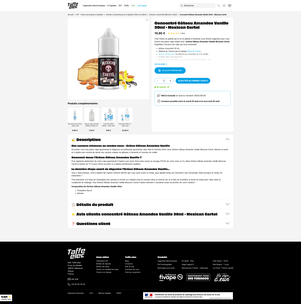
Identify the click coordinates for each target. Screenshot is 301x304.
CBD (133, 5)
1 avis (182, 33)
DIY (120, 5)
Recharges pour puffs (166, 268)
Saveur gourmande (167, 54)
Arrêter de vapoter (103, 264)
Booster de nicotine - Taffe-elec (75, 125)
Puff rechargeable (165, 264)
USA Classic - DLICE (220, 261)
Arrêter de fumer (102, 267)
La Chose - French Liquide (223, 268)
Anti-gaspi (142, 5)
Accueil (70, 15)
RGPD (119, 293)
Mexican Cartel (193, 51)
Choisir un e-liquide (103, 272)
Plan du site (129, 267)
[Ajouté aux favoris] (147, 20)
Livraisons (129, 264)
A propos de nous (132, 269)
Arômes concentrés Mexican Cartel (163, 15)
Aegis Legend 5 (188, 264)
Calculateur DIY (102, 261)
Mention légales (105, 293)
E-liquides (111, 5)
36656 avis (6, 299)
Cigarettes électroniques (94, 5)
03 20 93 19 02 (78, 284)
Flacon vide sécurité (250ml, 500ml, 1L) (92, 125)
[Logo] (73, 5)
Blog (127, 261)
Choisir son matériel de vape (107, 269)
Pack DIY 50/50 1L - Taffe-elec (125, 125)
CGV (91, 293)
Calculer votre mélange (172, 70)
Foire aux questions (132, 272)
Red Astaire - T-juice (221, 264)
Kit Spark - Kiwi (188, 261)
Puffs (126, 5)
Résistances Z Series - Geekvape (195, 268)
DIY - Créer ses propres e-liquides (89, 15)
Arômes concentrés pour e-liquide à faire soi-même (126, 15)
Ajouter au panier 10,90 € (193, 80)
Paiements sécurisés (76, 293)
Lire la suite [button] (159, 64)
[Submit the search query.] (182, 5)
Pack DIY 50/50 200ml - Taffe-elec (108, 125)
